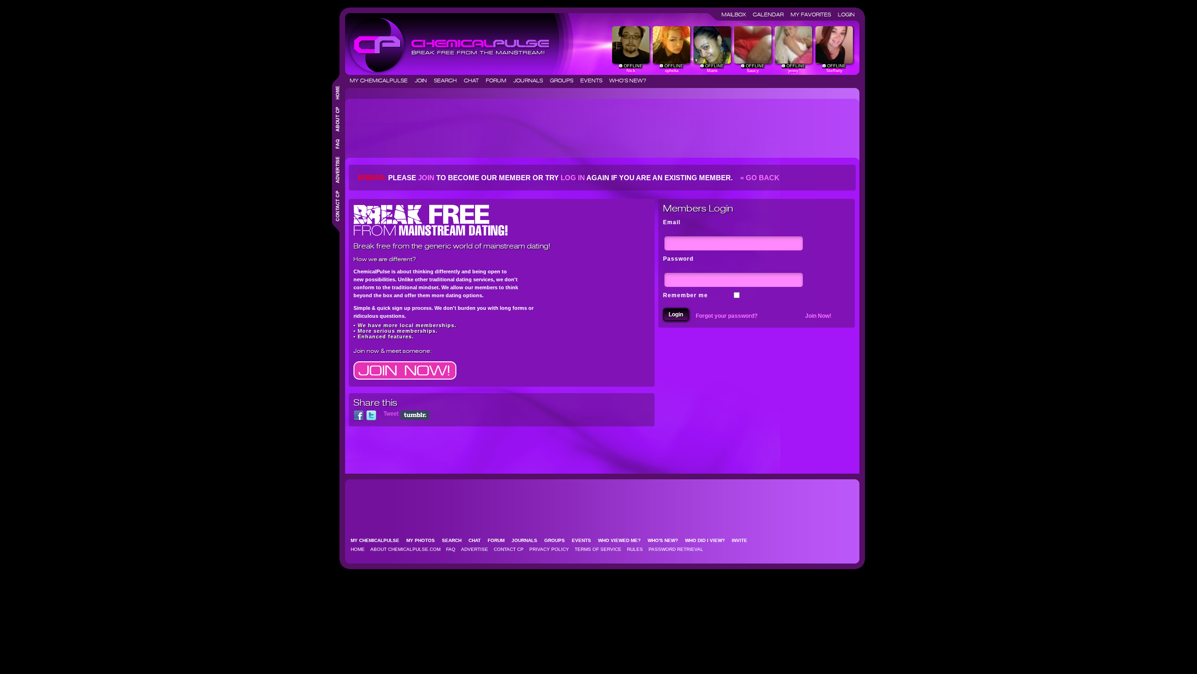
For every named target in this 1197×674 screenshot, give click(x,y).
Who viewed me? (622, 540)
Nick (631, 70)
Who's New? (627, 80)
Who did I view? (707, 540)
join (426, 178)
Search (448, 80)
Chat (474, 80)
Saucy (753, 70)
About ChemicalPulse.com (405, 549)
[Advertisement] (519, 124)
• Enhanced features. (383, 336)
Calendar (771, 14)
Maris (712, 70)
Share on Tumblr (415, 415)
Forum (499, 80)
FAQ (450, 549)
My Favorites (813, 14)
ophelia (671, 70)
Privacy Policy (549, 549)
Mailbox (736, 14)
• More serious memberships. (395, 331)
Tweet (390, 413)
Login (846, 14)
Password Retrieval (676, 549)
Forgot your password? (726, 316)
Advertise (474, 549)
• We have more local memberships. (404, 325)
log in (573, 178)
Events (594, 80)
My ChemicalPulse (381, 80)
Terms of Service (598, 549)
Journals (530, 80)
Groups (564, 80)
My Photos (423, 540)
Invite (742, 540)
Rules (635, 549)
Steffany (834, 70)
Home (358, 549)
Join (424, 80)
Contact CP (509, 549)
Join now (366, 350)
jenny (793, 70)
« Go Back (758, 178)
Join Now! (818, 316)
